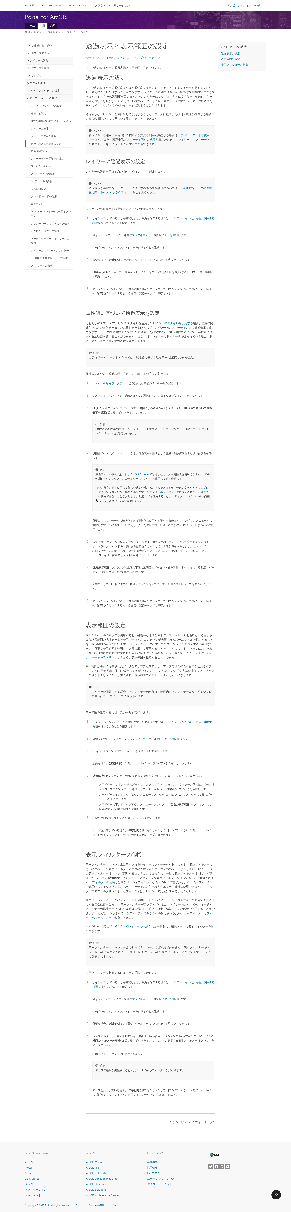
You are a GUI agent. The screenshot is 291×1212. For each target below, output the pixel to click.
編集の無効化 (38, 113)
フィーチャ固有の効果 (141, 139)
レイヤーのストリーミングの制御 (50, 250)
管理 (52, 25)
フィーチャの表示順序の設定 (47, 158)
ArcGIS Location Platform (101, 1178)
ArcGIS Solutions (96, 1189)
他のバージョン (115, 57)
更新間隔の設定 (39, 151)
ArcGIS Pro (92, 1167)
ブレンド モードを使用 (195, 135)
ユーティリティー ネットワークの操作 (50, 241)
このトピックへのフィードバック (193, 1122)
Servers (70, 5)
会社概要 (152, 1162)
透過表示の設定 (230, 53)
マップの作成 (50, 32)
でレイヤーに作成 (129, 926)
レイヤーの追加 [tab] (39, 60)
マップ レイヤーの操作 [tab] (43, 98)
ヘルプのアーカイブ (147, 57)
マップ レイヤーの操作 (75, 32)
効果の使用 (37, 204)
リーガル (111, 1205)
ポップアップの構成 (37, 68)
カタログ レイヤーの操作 (45, 231)
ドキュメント (33, 1195)
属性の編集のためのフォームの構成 (51, 121)
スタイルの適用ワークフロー (109, 383)
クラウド (100, 5)
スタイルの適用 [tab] (39, 83)
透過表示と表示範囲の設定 (46, 143)
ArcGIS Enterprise (38, 5)
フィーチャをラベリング (101, 657)
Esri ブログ (153, 1173)
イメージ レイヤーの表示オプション (51, 213)
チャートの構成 (43, 265)
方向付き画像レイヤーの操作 (51, 258)
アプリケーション (119, 5)
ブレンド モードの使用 (44, 196)
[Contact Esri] (227, 1166)
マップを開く (140, 235)
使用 (42, 25)
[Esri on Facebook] (216, 1166)
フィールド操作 (43, 181)
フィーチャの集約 (45, 173)
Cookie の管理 (96, 1205)
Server (29, 1173)
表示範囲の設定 (230, 59)
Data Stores (85, 5)
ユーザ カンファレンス (161, 1178)
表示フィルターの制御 (234, 64)
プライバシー (80, 1205)
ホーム (31, 25)
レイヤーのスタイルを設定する (173, 323)
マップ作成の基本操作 (39, 45)
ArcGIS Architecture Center (102, 1195)
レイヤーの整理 (39, 128)
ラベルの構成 (38, 188)
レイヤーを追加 (168, 235)
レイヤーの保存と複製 (43, 136)
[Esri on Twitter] (210, 1166)
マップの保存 (34, 75)
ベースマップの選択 (37, 53)
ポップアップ (168, 492)
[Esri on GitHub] (221, 1166)
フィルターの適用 (41, 166)
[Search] (230, 5)
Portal (59, 5)
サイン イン (244, 5)
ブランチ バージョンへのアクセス (50, 223)
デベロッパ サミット (159, 1184)
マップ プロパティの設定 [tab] (45, 90)
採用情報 (152, 1167)
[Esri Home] (215, 1154)
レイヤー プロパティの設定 (46, 105)
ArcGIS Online (94, 1162)
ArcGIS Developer (97, 1184)
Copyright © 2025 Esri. (37, 1205)
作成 (36, 32)
